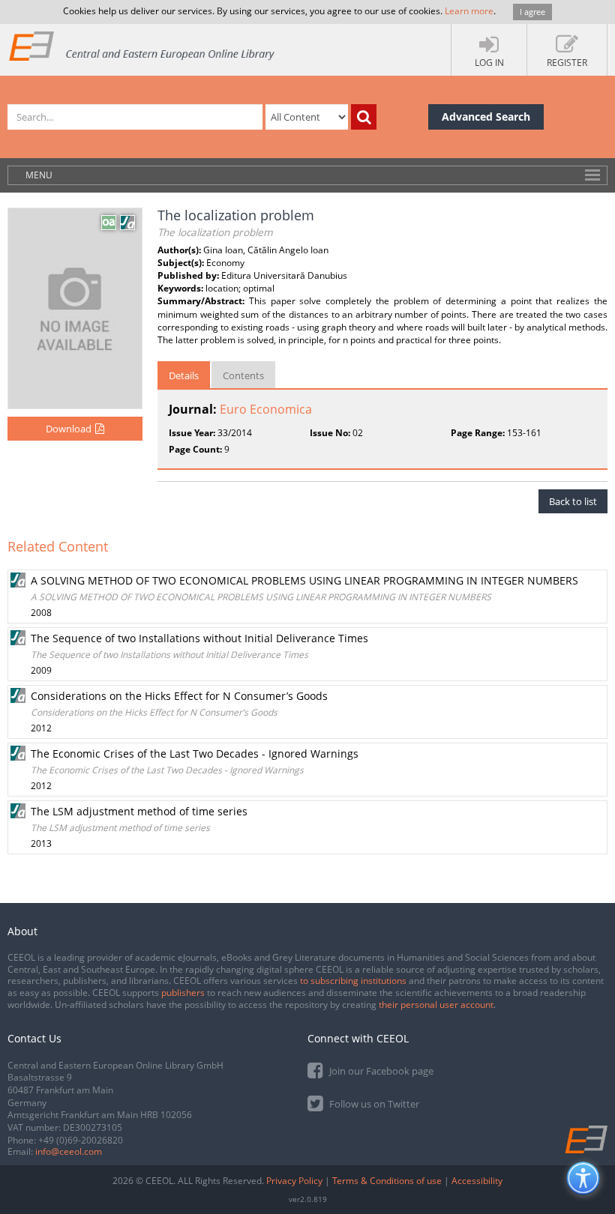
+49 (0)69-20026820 (80, 1140)
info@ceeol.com (68, 1151)
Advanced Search (486, 116)
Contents (243, 375)
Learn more (469, 10)
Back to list (573, 501)
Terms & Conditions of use (387, 1180)
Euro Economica (266, 409)
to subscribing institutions (353, 980)
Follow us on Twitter (373, 1104)
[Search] (363, 117)
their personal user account (436, 1004)
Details (184, 375)
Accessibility (477, 1180)
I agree (532, 11)
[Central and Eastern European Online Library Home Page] (143, 45)
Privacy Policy (294, 1180)
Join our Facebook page (380, 1071)
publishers (183, 992)
